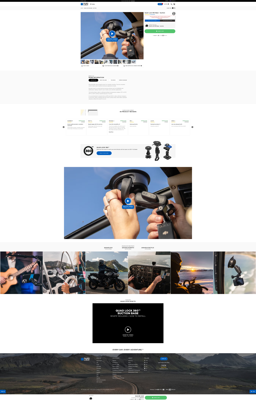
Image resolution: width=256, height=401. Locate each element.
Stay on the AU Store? (167, 20)
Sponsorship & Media (133, 372)
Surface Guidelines (123, 80)
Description (93, 80)
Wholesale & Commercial (134, 370)
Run (97, 376)
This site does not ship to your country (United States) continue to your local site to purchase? (160, 17)
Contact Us (115, 362)
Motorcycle (99, 360)
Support (114, 360)
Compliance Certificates (117, 370)
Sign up (3, 391)
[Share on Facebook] (172, 8)
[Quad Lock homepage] (84, 5)
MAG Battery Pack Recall (118, 378)
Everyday (99, 368)
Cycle (98, 364)
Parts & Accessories (101, 380)
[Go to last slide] (64, 127)
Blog (129, 362)
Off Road (99, 366)
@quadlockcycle (147, 247)
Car (97, 362)
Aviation (98, 372)
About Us (130, 360)
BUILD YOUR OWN (104, 153)
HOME (82, 8)
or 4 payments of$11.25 (135, 397)
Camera (98, 378)
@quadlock (108, 247)
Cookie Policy (115, 368)
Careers (130, 368)
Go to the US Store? (152, 20)
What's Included (103, 80)
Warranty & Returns (116, 372)
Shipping (114, 374)
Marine (98, 370)
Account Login (115, 364)
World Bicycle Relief (133, 366)
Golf (97, 374)
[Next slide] (192, 127)
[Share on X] (174, 8)
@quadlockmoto (128, 247)
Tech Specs (113, 80)
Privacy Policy (115, 366)
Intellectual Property (133, 364)
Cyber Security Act (116, 376)
